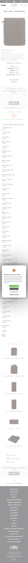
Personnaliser (14, 291)
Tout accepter (14, 286)
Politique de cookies (14, 294)
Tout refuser (14, 288)
